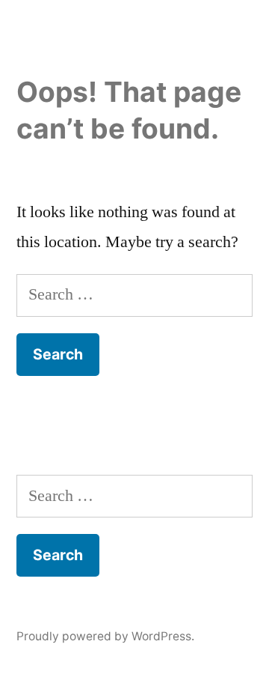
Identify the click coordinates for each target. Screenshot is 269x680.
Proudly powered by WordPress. (105, 636)
